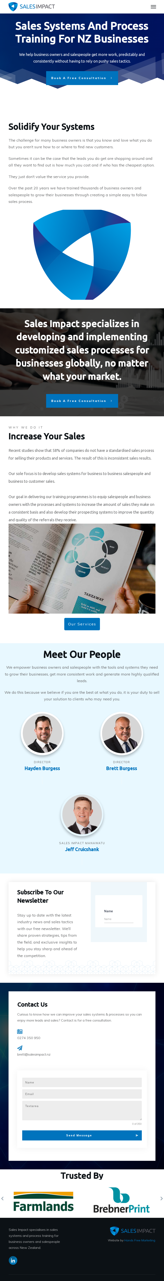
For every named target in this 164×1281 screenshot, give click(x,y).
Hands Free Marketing (139, 1240)
